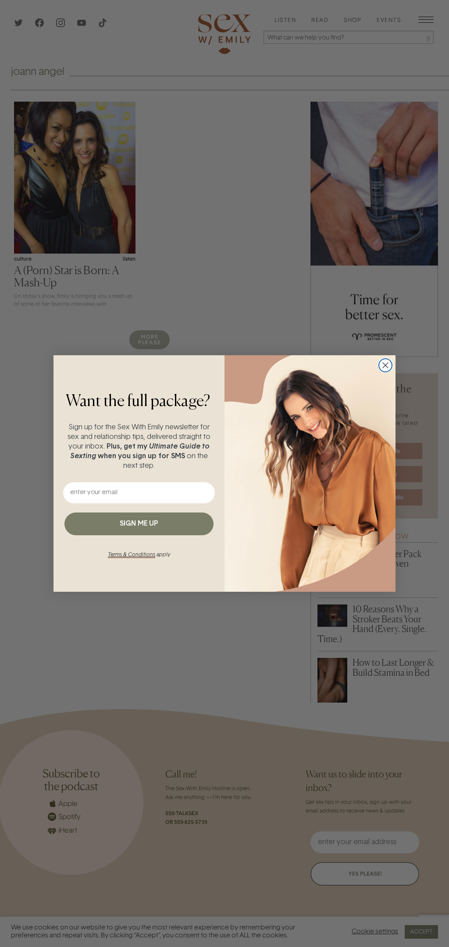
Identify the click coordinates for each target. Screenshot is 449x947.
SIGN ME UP (139, 523)
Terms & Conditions (131, 555)
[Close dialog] (385, 365)
